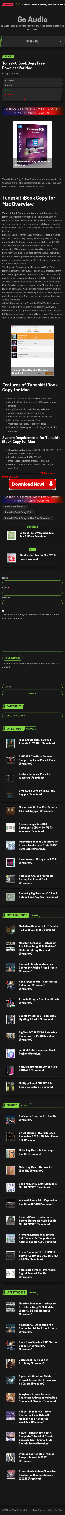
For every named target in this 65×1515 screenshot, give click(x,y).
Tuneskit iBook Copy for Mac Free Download (27, 518)
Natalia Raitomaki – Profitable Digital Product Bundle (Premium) (37, 1273)
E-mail (6, 587)
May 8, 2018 (10, 73)
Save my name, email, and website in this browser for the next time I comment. (30, 616)
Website (6, 597)
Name (6, 578)
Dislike (10, 94)
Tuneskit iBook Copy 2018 (18, 512)
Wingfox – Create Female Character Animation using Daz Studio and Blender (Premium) (38, 1397)
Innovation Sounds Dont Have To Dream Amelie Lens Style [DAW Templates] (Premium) (38, 845)
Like (9, 90)
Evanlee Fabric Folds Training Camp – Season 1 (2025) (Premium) (36, 1457)
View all (30, 729)
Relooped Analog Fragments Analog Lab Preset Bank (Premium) (36, 879)
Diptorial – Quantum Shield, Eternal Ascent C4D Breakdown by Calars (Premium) (38, 1380)
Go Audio (33, 19)
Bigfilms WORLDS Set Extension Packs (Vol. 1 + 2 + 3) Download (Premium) (38, 1036)
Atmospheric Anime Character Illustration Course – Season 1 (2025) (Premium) (37, 1475)
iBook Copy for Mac (15, 506)
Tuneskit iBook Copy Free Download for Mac (23, 65)
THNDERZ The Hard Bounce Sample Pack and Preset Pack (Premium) (37, 760)
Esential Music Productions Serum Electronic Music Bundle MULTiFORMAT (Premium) (37, 1220)
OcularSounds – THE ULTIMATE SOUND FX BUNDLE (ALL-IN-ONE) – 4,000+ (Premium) (38, 1255)
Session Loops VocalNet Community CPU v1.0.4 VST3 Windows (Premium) (36, 827)
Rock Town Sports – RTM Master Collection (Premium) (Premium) (38, 985)
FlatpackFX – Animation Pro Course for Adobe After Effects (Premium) (38, 967)
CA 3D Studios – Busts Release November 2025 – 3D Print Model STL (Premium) (38, 1136)
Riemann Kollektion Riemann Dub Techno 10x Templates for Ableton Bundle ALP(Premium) (37, 1238)
